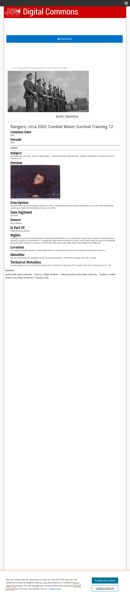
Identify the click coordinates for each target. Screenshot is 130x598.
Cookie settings (105, 588)
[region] (65, 584)
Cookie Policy (55, 588)
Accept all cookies (105, 580)
